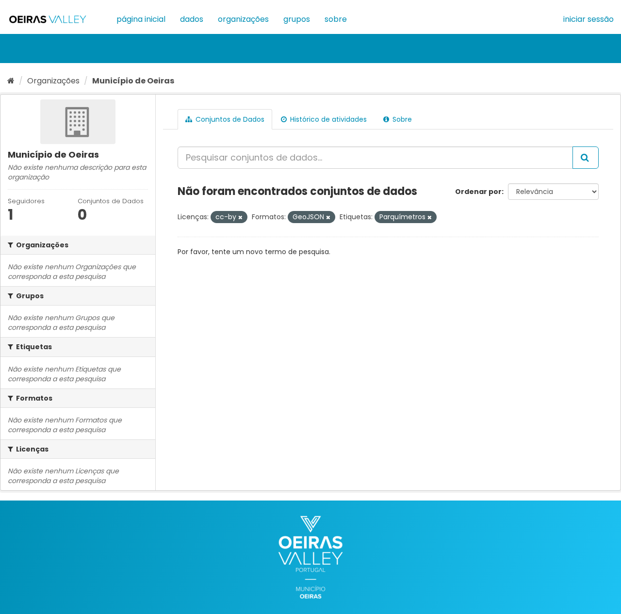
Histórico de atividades (327, 119)
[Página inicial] (11, 80)
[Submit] (585, 157)
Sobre (336, 19)
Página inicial (140, 19)
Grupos (296, 19)
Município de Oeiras (133, 80)
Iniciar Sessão (588, 19)
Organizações (243, 19)
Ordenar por (478, 191)
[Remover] (240, 217)
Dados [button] (191, 19)
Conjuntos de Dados (229, 119)
